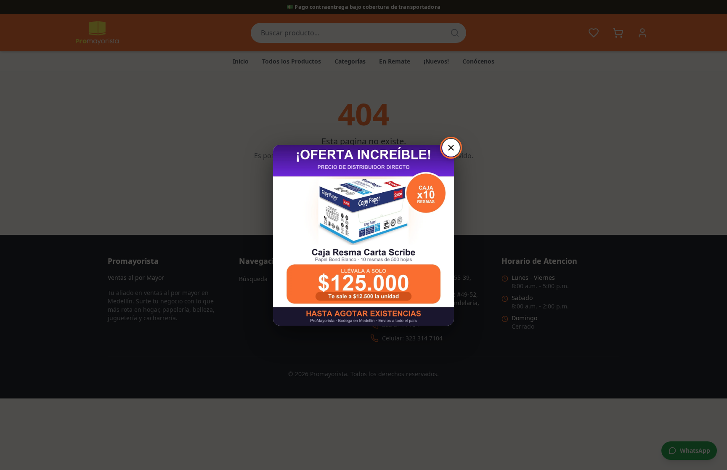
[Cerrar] (451, 148)
